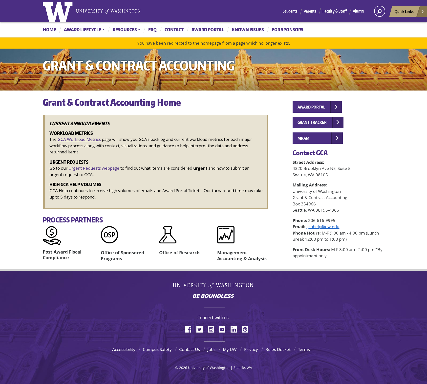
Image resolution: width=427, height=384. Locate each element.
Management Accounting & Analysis (242, 255)
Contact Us (189, 349)
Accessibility (123, 349)
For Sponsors (287, 29)
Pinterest (247, 328)
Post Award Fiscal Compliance (62, 254)
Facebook (190, 328)
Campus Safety (157, 349)
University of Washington (59, 11)
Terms (304, 349)
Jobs (211, 349)
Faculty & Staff (334, 11)
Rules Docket (278, 349)
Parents (310, 11)
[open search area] (379, 11)
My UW (230, 349)
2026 (183, 367)
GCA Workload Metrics (79, 139)
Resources (125, 29)
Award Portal (208, 29)
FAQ (152, 29)
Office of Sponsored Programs (122, 255)
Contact (174, 29)
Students (290, 11)
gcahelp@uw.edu (322, 226)
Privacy (251, 349)
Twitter (201, 328)
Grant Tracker (312, 122)
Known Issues (248, 29)
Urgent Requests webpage (93, 168)
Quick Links (404, 11)
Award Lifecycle (82, 29)
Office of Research (179, 253)
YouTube (224, 328)
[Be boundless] (213, 296)
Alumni (358, 11)
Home (49, 29)
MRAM (303, 138)
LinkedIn (235, 328)
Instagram (213, 328)
